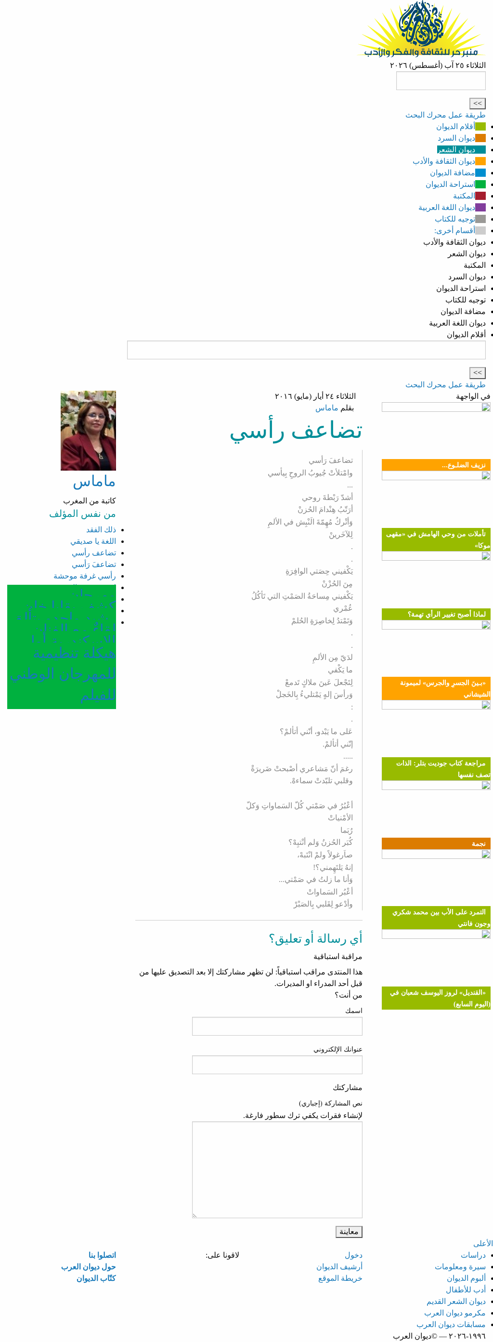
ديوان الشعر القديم (456, 1301)
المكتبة (464, 196)
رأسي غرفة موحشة (84, 576)
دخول (354, 1255)
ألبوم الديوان (466, 1278)
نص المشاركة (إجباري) (331, 1103)
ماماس (326, 408)
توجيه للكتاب (455, 219)
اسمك (354, 1010)
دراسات (473, 1255)
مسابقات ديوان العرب (451, 1324)
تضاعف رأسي (94, 553)
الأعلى (483, 1243)
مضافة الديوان (452, 173)
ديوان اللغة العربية (446, 207)
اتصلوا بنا (102, 1255)
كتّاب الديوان (96, 1278)
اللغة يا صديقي (93, 541)
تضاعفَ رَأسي (94, 564)
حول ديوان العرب (88, 1267)
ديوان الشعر (456, 149)
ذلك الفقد (101, 530)
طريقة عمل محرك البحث (445, 115)
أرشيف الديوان (339, 1267)
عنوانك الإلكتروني (338, 1049)
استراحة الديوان (450, 184)
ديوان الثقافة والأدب (444, 161)
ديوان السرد (456, 138)
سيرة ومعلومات (460, 1267)
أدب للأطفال (466, 1290)
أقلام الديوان (455, 126)
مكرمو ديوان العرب (455, 1313)
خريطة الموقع (340, 1278)
